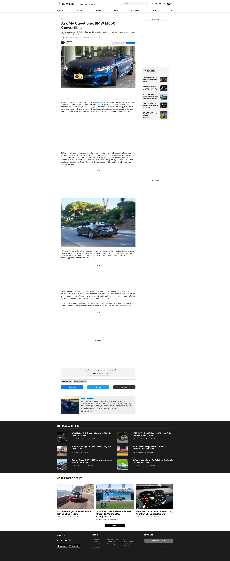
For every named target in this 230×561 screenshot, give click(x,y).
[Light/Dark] (169, 4)
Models (59, 10)
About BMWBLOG (96, 539)
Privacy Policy (111, 544)
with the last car (125, 305)
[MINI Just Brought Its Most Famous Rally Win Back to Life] (62, 446)
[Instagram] (164, 3)
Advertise (80, 4)
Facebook (73, 387)
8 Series (63, 19)
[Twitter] (156, 3)
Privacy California (96, 547)
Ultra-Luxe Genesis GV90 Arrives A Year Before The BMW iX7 (150, 88)
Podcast (155, 10)
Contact (87, 4)
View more (114, 525)
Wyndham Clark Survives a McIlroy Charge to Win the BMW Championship (113, 514)
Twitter (99, 387)
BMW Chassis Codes (113, 539)
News (98, 10)
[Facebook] (152, 3)
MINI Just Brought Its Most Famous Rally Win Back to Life (74, 512)
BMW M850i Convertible (80, 381)
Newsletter (94, 4)
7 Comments (130, 43)
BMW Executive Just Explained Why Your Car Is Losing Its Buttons (154, 512)
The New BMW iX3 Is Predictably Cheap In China (150, 79)
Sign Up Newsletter (128, 541)
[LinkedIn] (91, 411)
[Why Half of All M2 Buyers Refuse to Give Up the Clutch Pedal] (62, 433)
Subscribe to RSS (96, 544)
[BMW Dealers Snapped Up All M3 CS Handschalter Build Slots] (122, 446)
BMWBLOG (64, 37)
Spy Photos (135, 10)
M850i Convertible (101, 102)
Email (125, 387)
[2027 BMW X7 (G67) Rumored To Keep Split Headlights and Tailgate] (122, 433)
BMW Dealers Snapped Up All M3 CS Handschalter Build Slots (149, 448)
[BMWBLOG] (71, 535)
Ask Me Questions (67, 381)
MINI (172, 10)
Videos (116, 10)
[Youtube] (160, 3)
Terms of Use (111, 541)
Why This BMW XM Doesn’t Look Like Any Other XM (150, 105)
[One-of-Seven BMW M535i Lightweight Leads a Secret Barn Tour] (62, 460)
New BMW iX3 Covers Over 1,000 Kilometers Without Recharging (150, 96)
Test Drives (79, 10)
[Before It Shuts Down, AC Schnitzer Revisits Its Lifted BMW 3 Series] (122, 460)
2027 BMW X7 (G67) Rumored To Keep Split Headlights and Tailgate (152, 434)
